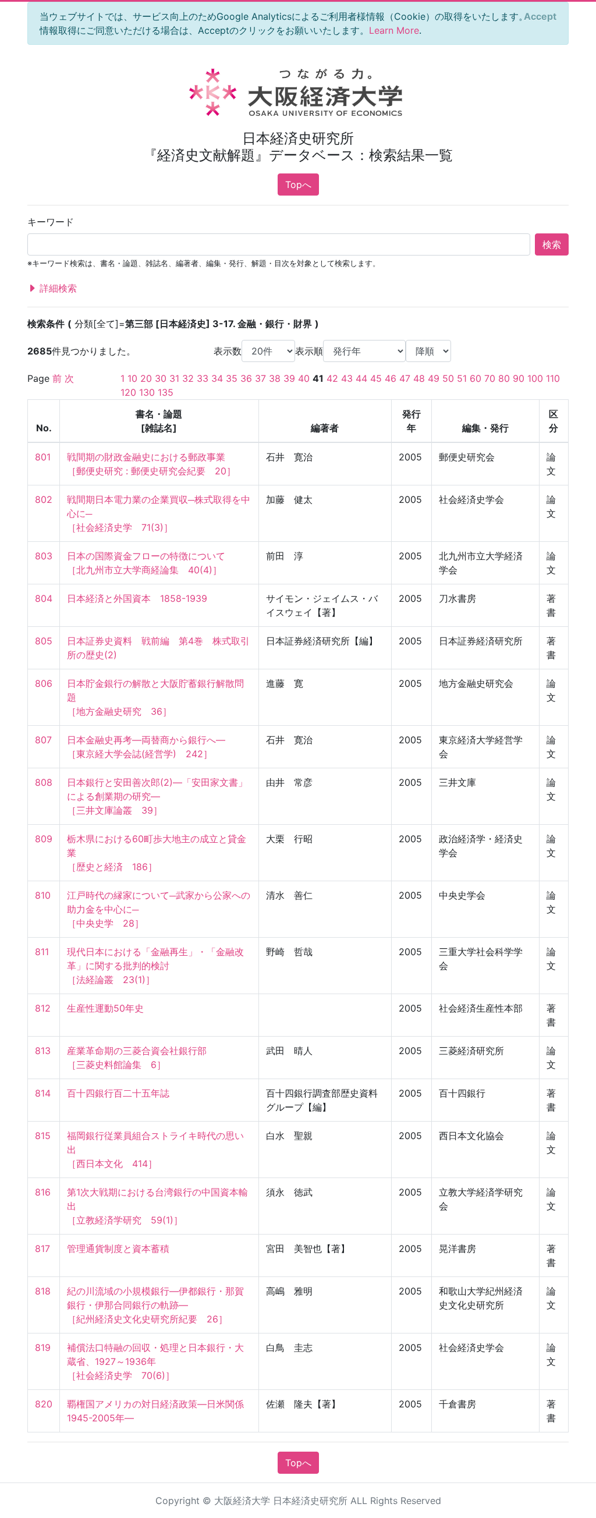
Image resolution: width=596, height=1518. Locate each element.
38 (275, 378)
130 (147, 392)
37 (260, 378)
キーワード (50, 222)
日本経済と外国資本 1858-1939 (137, 598)
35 (231, 378)
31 (174, 378)
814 (43, 1093)
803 (43, 556)
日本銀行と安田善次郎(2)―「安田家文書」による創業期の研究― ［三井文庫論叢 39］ (157, 796)
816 (43, 1192)
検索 (551, 244)
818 (43, 1291)
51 (462, 378)
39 (289, 378)
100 (535, 378)
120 (128, 392)
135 (165, 392)
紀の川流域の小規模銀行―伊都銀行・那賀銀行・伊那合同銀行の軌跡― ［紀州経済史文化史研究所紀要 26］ (155, 1305)
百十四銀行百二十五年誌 (118, 1093)
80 (504, 378)
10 (132, 378)
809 (43, 839)
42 (332, 378)
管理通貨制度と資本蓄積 (118, 1248)
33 (202, 378)
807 (43, 740)
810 (43, 895)
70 (489, 378)
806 (43, 683)
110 (553, 378)
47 (404, 378)
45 (376, 378)
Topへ (298, 184)
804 (43, 598)
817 (42, 1248)
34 (217, 378)
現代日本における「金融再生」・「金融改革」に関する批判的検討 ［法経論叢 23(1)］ (155, 965)
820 (43, 1404)
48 (419, 378)
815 (43, 1135)
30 (160, 378)
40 (304, 378)
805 (43, 641)
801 (43, 457)
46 (390, 378)
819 (43, 1347)
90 (518, 378)
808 (43, 782)
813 (43, 1050)
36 (246, 378)
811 (42, 951)
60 (475, 378)
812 (43, 1008)
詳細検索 (57, 288)
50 (448, 378)
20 (146, 378)
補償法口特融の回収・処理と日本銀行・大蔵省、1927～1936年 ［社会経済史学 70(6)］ (155, 1361)
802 (43, 499)
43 (347, 378)
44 (361, 378)
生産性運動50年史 (105, 1008)
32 (188, 378)
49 (433, 378)
